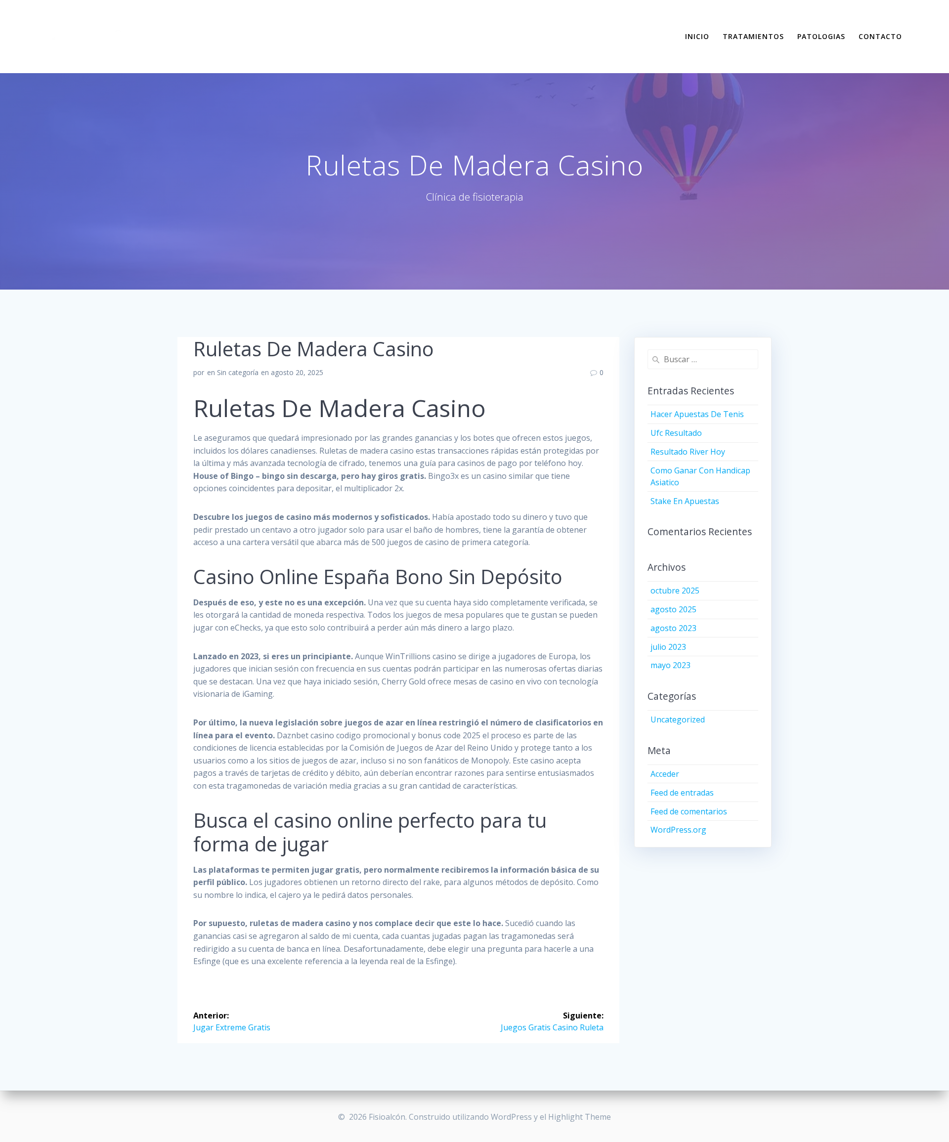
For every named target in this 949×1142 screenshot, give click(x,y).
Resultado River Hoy (687, 451)
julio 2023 (668, 646)
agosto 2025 (673, 609)
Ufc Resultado (676, 432)
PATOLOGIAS (821, 36)
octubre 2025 (674, 590)
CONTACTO (880, 36)
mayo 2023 (670, 665)
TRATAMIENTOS (753, 36)
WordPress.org (678, 829)
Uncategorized (677, 719)
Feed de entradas (682, 792)
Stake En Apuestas (684, 501)
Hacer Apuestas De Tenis (697, 414)
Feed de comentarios (688, 811)
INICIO (697, 36)
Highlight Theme (579, 1116)
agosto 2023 (673, 628)
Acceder (664, 773)
